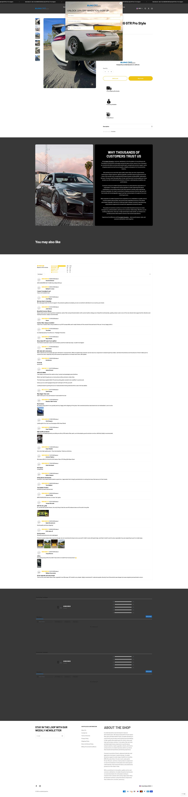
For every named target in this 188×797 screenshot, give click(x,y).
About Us (83, 730)
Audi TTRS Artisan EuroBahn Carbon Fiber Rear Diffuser (73, 297)
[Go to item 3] (37, 36)
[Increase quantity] (111, 71)
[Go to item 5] (37, 50)
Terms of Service (85, 735)
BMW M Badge (62, 463)
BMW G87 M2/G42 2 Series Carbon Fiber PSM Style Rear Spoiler (74, 399)
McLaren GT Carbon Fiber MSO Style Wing (69, 551)
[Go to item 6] (37, 58)
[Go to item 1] (37, 21)
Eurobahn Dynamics (109, 161)
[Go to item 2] (37, 29)
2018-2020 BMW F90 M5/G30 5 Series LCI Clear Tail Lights (73, 493)
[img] (42, 266)
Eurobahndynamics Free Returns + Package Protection (73, 328)
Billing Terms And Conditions (88, 746)
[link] (94, 5)
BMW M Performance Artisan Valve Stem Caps (70, 473)
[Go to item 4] (37, 43)
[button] (54, 266)
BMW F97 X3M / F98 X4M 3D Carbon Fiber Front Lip (71, 427)
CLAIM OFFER (107, 28)
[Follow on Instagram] (40, 786)
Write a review (146, 266)
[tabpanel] (94, 631)
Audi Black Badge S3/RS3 (65, 389)
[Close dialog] (120, 3)
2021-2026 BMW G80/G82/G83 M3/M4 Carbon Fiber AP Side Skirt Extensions (78, 346)
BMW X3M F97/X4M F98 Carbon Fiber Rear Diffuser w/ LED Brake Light (77, 447)
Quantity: (105, 68)
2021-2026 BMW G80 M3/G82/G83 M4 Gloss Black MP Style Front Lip (76, 336)
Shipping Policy (85, 741)
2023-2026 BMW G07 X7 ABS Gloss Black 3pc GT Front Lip (73, 483)
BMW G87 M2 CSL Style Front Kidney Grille (69, 501)
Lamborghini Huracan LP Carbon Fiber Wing (70, 318)
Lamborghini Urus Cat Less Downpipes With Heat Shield (73, 419)
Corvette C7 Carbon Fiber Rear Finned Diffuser (71, 287)
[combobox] (70, 28)
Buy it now (140, 78)
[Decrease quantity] (105, 71)
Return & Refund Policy (87, 744)
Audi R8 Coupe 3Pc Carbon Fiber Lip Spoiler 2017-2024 (73, 571)
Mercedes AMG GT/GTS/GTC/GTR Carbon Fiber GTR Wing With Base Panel (77, 455)
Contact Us (84, 733)
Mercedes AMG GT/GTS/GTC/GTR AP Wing (69, 368)
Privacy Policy (84, 738)
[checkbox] (75, 621)
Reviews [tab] (40, 617)
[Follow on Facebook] (36, 786)
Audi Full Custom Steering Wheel (67, 307)
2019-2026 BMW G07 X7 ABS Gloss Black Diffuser (71, 278)
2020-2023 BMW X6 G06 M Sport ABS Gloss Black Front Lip (73, 358)
